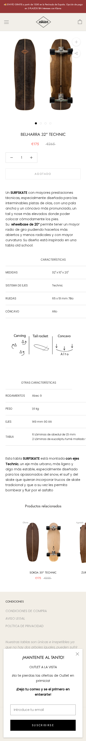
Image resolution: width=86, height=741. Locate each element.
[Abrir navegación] (6, 22)
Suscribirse (43, 725)
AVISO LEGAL (15, 618)
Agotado (43, 174)
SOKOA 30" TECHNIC (43, 573)
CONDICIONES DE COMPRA (26, 611)
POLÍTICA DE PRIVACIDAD (25, 626)
